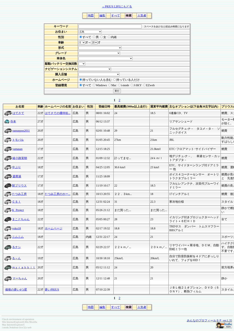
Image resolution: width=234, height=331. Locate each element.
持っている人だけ (128, 79)
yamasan (17, 148)
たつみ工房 (19, 194)
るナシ (16, 247)
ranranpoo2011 (21, 130)
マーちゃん (19, 278)
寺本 (13, 121)
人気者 (141, 15)
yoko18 (16, 228)
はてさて (18, 113)
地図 (91, 15)
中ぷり (16, 167)
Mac (113, 85)
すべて (115, 15)
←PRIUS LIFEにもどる (117, 6)
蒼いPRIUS (52, 289)
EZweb (150, 85)
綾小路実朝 (19, 158)
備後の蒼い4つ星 (16, 289)
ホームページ (53, 228)
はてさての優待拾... (57, 113)
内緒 (114, 37)
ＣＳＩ (16, 201)
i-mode (125, 85)
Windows (101, 85)
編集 (102, 15)
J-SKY (137, 85)
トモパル (18, 139)
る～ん (16, 258)
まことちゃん (21, 219)
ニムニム (18, 236)
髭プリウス (19, 185)
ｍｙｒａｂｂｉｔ (23, 267)
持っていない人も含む (97, 79)
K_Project (18, 210)
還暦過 (16, 176)
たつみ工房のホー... (57, 194)
